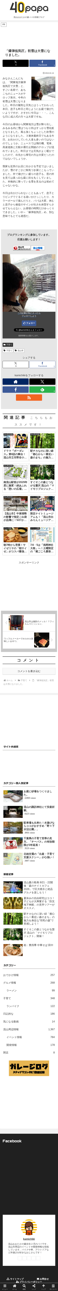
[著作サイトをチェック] (16, 381)
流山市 (20, 350)
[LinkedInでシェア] (29, 996)
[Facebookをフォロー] (16, 389)
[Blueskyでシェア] (35, 978)
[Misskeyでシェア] (48, 978)
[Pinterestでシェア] (16, 996)
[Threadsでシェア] (22, 987)
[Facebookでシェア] (9, 987)
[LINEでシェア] (48, 987)
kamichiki (29, 1239)
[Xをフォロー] (42, 381)
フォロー (30, 323)
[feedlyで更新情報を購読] (34, 1258)
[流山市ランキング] (22, 247)
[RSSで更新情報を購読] (29, 397)
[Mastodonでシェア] (22, 978)
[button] (52, 737)
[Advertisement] (29, 35)
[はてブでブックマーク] (35, 987)
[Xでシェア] (9, 978)
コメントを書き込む (29, 671)
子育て (9, 345)
